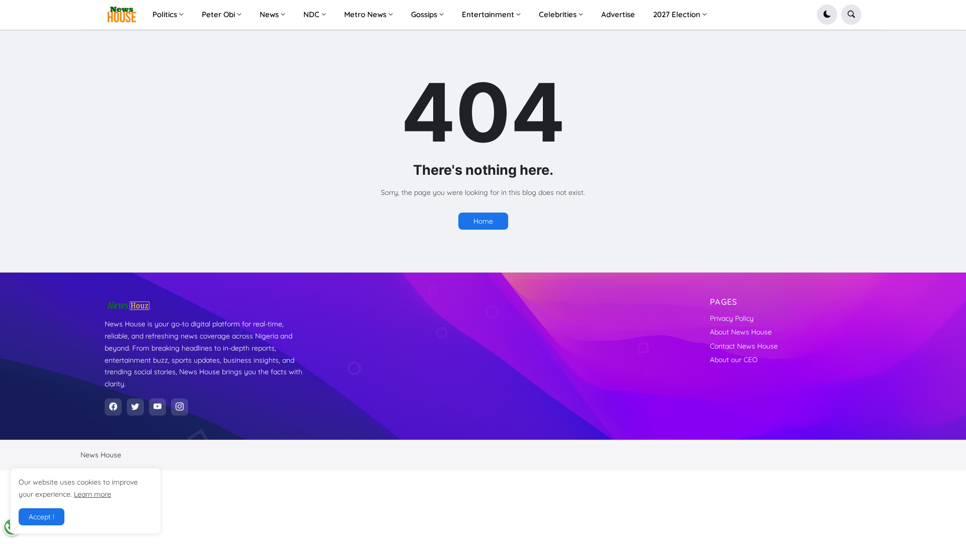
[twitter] (135, 407)
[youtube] (157, 407)
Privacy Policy (732, 318)
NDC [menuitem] (311, 14)
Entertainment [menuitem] (488, 14)
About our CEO (734, 359)
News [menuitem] (269, 14)
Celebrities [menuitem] (558, 14)
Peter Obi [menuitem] (218, 14)
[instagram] (179, 407)
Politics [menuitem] (164, 14)
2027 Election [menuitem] (676, 14)
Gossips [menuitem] (424, 14)
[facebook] (113, 407)
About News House (741, 331)
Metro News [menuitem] (365, 14)
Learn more (92, 494)
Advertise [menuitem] (618, 14)
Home (483, 221)
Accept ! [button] (41, 516)
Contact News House (744, 346)
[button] (827, 15)
